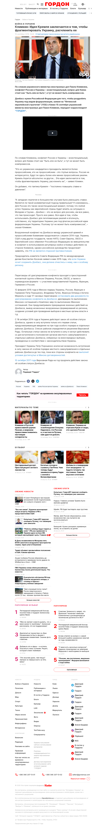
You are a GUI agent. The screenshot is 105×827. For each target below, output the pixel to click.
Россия (18, 386)
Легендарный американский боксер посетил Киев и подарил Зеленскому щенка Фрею (73, 627)
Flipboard (79, 736)
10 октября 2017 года (25, 360)
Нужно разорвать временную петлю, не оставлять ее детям (70, 527)
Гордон (17, 19)
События (81, 432)
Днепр (55, 706)
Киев (54, 684)
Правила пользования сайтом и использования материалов (42, 745)
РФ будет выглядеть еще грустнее (71, 509)
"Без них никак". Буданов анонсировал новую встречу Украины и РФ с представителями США (31, 511)
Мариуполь (57, 710)
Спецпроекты (39, 735)
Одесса (55, 693)
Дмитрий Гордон (79, 685)
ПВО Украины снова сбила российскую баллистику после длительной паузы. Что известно (32, 570)
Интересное (20, 728)
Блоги (73, 8)
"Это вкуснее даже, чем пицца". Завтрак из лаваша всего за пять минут (33, 660)
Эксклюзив (38, 713)
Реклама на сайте (22, 746)
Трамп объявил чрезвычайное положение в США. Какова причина (32, 551)
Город (54, 679)
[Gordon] (57, 4)
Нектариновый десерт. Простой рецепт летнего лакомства (26, 467)
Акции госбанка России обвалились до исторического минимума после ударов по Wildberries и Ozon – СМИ (32, 560)
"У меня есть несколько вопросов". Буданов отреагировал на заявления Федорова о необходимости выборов (74, 649)
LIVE (35, 708)
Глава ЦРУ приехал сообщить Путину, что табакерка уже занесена (70, 493)
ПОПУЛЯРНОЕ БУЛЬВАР (26, 605)
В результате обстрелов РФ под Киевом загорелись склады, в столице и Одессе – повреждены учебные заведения (32, 580)
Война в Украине (28, 19)
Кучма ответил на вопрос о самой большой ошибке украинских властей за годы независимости (73, 638)
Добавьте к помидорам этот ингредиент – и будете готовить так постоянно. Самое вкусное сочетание (77, 470)
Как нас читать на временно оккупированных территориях (22, 761)
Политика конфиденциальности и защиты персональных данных (42, 754)
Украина (26, 386)
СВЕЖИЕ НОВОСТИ (24, 491)
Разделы (37, 679)
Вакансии (19, 738)
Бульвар (82, 8)
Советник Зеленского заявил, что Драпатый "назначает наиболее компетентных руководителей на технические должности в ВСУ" (72, 614)
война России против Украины (48, 386)
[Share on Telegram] (37, 381)
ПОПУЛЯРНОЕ (60, 606)
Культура (19, 706)
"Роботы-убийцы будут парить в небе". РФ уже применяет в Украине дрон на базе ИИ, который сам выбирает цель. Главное (33, 532)
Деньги (18, 693)
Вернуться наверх (78, 779)
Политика (56, 437)
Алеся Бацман (81, 725)
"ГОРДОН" (20, 111)
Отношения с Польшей (76, 13)
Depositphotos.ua (48, 798)
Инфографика (20, 723)
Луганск (55, 715)
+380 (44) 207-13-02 (53, 775)
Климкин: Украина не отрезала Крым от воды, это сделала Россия (77, 427)
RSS (76, 741)
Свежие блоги (61, 488)
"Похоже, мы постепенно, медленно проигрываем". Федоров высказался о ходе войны (74, 660)
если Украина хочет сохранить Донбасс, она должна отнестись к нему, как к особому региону (51, 262)
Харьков (55, 701)
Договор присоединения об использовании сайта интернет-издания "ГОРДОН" (42, 765)
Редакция (19, 742)
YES (34, 386)
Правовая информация (20, 752)
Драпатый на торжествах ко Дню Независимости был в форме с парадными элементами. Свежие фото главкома (35, 636)
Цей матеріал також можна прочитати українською (59, 34)
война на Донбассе (67, 386)
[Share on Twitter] (32, 381)
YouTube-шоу (39, 730)
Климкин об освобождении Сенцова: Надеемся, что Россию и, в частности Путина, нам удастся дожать (52, 430)
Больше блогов (71, 535)
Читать (82, 395)
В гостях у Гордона (59, 8)
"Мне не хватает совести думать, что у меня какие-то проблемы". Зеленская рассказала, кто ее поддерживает (35, 624)
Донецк (55, 697)
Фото (36, 717)
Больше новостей (33, 600)
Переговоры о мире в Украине (52, 13)
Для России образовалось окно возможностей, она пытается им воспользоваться (70, 518)
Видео (36, 721)
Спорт (17, 701)
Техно (17, 710)
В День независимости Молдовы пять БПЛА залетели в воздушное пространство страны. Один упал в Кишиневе (33, 543)
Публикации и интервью (36, 8)
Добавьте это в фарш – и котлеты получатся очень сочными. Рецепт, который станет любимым (34, 648)
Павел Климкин (82, 386)
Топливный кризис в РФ (26, 13)
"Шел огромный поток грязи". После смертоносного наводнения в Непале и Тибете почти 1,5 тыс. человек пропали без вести (32, 592)
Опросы (37, 726)
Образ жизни (20, 715)
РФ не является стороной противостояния (50, 251)
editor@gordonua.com (81, 775)
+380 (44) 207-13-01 (27, 775)
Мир (29, 439)
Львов (55, 688)
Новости (19, 8)
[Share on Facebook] (28, 381)
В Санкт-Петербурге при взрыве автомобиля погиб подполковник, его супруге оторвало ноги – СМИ (33, 501)
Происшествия (21, 719)
